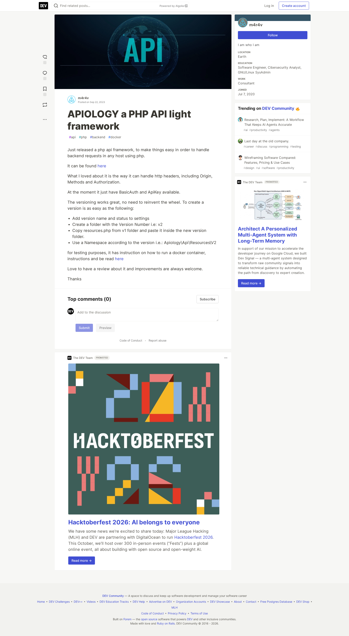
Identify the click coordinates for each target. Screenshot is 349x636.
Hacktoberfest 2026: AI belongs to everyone (134, 522)
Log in (269, 6)
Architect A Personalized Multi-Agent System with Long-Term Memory (267, 235)
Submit (84, 328)
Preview (105, 328)
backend (97, 137)
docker (114, 137)
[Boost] (44, 105)
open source (149, 619)
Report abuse (157, 340)
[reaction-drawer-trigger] (45, 59)
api (72, 137)
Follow (273, 35)
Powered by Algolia (172, 5)
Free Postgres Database (276, 601)
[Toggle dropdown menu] (226, 358)
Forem (127, 619)
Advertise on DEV (160, 601)
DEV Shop (302, 601)
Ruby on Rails (166, 623)
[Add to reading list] (44, 91)
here (102, 165)
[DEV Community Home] (43, 6)
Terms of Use (199, 613)
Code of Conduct (131, 340)
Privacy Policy (177, 613)
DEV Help (139, 601)
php (83, 137)
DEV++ (78, 601)
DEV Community (278, 108)
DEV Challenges (59, 601)
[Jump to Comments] (44, 75)
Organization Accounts (191, 601)
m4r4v (83, 98)
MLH (174, 607)
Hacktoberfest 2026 (193, 537)
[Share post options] (45, 119)
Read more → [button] (81, 560)
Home (41, 601)
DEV (189, 619)
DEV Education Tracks (114, 601)
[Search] (56, 5)
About (238, 601)
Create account (294, 6)
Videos (91, 601)
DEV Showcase (220, 601)
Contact (251, 601)
